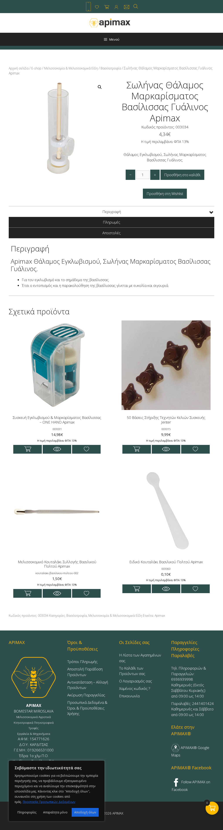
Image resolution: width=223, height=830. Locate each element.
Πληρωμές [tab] (111, 222)
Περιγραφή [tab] (111, 211)
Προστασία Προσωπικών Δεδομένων (49, 802)
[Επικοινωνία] (127, 7)
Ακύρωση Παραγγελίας (86, 694)
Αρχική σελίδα (19, 68)
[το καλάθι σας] (106, 7)
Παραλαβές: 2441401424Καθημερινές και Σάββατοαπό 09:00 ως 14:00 (192, 709)
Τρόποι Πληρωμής (82, 661)
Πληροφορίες (26, 812)
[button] (100, 87)
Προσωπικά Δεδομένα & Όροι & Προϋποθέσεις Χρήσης (87, 708)
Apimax (160, 615)
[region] (57, 791)
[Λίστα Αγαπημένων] (97, 7)
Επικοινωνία (129, 695)
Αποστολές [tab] (111, 232)
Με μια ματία (57, 449)
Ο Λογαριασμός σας (135, 681)
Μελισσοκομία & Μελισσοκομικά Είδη (71, 68)
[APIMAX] (110, 22)
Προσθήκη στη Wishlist (165, 193)
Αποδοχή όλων (85, 812)
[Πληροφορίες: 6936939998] (88, 6)
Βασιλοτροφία (111, 68)
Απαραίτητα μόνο (55, 812)
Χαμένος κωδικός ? (134, 688)
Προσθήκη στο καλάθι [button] (27, 449)
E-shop (36, 68)
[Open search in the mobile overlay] (135, 6)
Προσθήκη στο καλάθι (182, 174)
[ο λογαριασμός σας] (116, 7)
